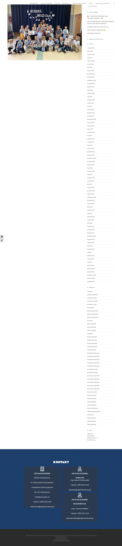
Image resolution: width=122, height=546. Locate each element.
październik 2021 (91, 236)
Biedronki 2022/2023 (92, 314)
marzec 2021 (90, 259)
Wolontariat (90, 415)
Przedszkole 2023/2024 (93, 359)
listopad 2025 (90, 77)
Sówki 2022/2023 (91, 395)
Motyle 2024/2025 (92, 337)
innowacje (90, 320)
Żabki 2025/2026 (91, 424)
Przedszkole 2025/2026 (93, 366)
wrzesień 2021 (91, 239)
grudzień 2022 (91, 190)
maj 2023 (89, 174)
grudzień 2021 (91, 229)
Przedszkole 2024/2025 (93, 363)
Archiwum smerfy (92, 304)
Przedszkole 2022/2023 (93, 356)
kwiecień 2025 (91, 100)
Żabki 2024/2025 (91, 421)
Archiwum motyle (92, 298)
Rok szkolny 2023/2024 (93, 382)
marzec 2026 (90, 64)
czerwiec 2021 (90, 249)
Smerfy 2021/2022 (92, 392)
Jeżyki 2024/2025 (91, 324)
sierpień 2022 (90, 203)
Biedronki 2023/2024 (92, 317)
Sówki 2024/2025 (91, 402)
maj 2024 (89, 135)
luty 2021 (89, 262)
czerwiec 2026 (90, 54)
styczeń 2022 (90, 226)
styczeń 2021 (90, 265)
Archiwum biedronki (92, 294)
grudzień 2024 (91, 113)
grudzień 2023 (91, 152)
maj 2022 (89, 213)
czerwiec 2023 (90, 171)
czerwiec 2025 (90, 93)
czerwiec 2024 (90, 132)
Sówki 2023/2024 (91, 398)
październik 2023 (91, 158)
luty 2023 (89, 184)
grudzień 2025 (91, 74)
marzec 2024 (90, 142)
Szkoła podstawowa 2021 (94, 411)
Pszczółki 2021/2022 (92, 369)
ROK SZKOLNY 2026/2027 (94, 33)
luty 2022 (89, 223)
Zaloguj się (90, 434)
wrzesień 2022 (91, 200)
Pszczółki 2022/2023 (92, 372)
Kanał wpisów (90, 436)
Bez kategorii (90, 307)
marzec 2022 (90, 220)
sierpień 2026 (90, 48)
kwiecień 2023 (91, 177)
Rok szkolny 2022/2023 (93, 379)
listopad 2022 (90, 194)
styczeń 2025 (90, 109)
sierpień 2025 (90, 87)
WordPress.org (91, 440)
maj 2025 (89, 96)
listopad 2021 (90, 233)
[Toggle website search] (114, 3)
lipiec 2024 (90, 129)
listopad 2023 (90, 155)
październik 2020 (91, 275)
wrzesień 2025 (91, 83)
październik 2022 (91, 197)
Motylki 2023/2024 (92, 346)
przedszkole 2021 (91, 350)
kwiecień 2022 (91, 216)
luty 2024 (89, 145)
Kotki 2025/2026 (91, 330)
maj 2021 (89, 252)
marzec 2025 (90, 103)
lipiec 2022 (90, 207)
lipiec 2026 (90, 51)
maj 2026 (89, 57)
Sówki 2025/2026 (91, 405)
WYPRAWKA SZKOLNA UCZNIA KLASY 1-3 (98, 27)
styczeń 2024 (90, 148)
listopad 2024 (90, 116)
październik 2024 (91, 119)
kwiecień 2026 (91, 61)
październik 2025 (91, 80)
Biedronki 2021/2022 (92, 311)
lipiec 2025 (90, 90)
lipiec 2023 (90, 168)
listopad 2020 (90, 272)
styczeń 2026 (90, 70)
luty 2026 (89, 67)
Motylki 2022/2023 (92, 343)
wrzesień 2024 (91, 122)
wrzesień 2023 (91, 161)
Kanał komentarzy (92, 438)
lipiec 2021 (90, 246)
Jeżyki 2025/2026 (91, 327)
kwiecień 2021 (91, 255)
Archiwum (90, 291)
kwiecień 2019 (91, 281)
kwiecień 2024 (91, 139)
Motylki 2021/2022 (92, 340)
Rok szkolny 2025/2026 (93, 389)
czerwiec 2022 (90, 210)
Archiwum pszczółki (92, 301)
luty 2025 (89, 106)
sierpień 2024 (90, 126)
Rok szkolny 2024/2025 (93, 385)
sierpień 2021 (90, 242)
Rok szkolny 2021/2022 (93, 376)
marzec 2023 (90, 181)
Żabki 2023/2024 (91, 418)
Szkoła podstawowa (92, 408)
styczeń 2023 (90, 187)
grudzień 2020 (91, 268)
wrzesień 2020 (91, 278)
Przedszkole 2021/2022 (93, 353)
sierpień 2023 (90, 165)
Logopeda (90, 333)
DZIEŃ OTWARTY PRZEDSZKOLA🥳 (96, 30)
